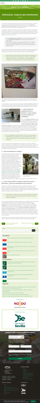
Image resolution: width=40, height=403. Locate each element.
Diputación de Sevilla (7, 392)
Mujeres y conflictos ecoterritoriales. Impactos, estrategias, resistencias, (11, 171)
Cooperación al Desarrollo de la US (9, 387)
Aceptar (33, 401)
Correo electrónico (12, 349)
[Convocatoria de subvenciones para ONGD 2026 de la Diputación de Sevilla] (5, 268)
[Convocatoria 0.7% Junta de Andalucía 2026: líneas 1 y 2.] (5, 280)
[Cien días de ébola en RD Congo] (5, 256)
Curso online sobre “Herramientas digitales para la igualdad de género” (16, 294)
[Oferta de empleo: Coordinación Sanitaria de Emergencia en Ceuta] (5, 244)
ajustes (27, 401)
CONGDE (24, 371)
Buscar (4, 228)
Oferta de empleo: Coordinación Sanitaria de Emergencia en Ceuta (19, 242)
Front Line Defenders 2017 (11, 34)
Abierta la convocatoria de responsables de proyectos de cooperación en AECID (17, 296)
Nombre (10, 344)
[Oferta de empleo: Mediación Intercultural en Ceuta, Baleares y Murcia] (5, 239)
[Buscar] (33, 230)
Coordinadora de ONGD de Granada (28, 374)
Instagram (4, 379)
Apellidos (22, 344)
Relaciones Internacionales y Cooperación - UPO (11, 388)
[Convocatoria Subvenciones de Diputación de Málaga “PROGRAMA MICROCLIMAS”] (5, 276)
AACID (5, 384)
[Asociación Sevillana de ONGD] (3, 3)
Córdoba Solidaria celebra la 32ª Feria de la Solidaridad (13, 292)
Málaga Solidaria (25, 377)
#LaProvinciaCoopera (20, 312)
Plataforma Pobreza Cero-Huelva (28, 378)
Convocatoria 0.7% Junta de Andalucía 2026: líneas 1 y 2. (18, 278)
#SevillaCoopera (20, 299)
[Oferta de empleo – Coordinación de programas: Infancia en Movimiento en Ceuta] (5, 252)
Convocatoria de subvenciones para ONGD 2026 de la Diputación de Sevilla (21, 266)
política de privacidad (15, 355)
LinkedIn (9, 379)
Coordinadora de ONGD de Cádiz (28, 373)
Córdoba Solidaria (25, 370)
